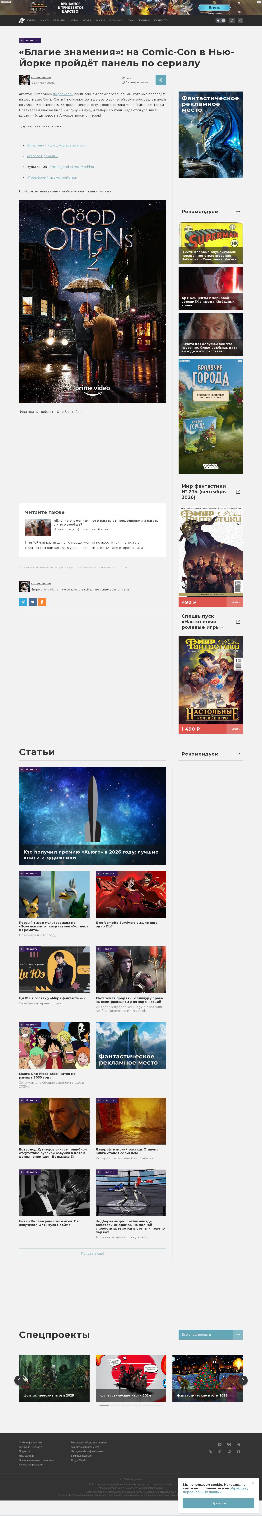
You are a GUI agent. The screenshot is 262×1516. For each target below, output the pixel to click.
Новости (32, 40)
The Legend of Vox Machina (72, 167)
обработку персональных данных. (215, 1490)
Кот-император (41, 77)
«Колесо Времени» (42, 156)
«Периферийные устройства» (52, 177)
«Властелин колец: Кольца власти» (56, 145)
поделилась (63, 94)
